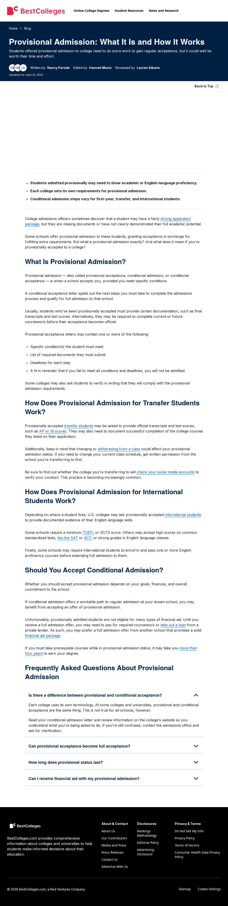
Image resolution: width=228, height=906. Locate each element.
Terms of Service (187, 845)
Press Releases (113, 852)
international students (183, 514)
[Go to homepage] (36, 10)
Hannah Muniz (100, 68)
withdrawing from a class (119, 449)
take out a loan (173, 625)
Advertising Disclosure (145, 852)
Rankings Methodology (147, 833)
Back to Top (204, 86)
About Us (108, 831)
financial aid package (42, 635)
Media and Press (114, 845)
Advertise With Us (115, 866)
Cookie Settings (209, 889)
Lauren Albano (148, 68)
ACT (87, 538)
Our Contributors (114, 838)
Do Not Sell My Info (189, 831)
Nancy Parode (58, 68)
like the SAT (67, 538)
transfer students (78, 426)
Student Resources (129, 10)
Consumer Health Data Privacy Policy (197, 854)
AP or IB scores (52, 431)
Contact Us (110, 859)
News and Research (164, 10)
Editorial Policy (148, 842)
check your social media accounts (165, 472)
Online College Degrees (91, 10)
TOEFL (88, 532)
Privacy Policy (185, 838)
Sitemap (185, 889)
